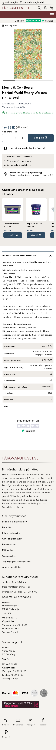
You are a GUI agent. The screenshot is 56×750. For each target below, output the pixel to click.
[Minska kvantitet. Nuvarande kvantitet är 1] (7, 138)
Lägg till (39, 138)
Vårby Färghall (12, 2)
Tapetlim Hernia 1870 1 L (34, 225)
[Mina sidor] (45, 8)
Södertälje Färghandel (33, 2)
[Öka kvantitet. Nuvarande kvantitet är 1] (22, 138)
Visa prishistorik (9, 132)
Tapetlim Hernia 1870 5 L (11, 225)
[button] (39, 7)
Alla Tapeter (11, 26)
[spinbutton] (15, 138)
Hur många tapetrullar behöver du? (28, 148)
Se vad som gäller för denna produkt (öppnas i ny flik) (31, 175)
